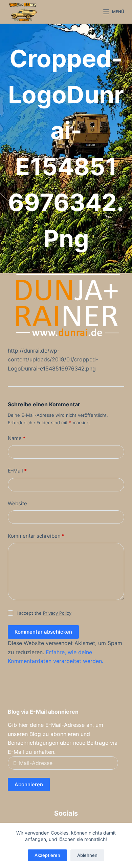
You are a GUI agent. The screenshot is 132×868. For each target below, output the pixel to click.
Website (17, 503)
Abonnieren (29, 784)
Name (16, 438)
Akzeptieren (47, 855)
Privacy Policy (57, 613)
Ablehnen (87, 855)
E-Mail (17, 470)
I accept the (44, 613)
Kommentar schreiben (36, 536)
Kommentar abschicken (43, 632)
